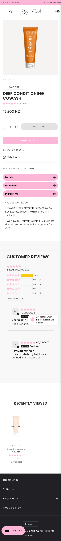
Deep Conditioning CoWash (16, 450)
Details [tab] (9, 177)
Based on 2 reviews (18, 269)
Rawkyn (16, 445)
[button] (9, 103)
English (29, 524)
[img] (28, 309)
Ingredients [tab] (11, 193)
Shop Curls (36, 530)
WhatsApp (13, 157)
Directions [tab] (11, 185)
